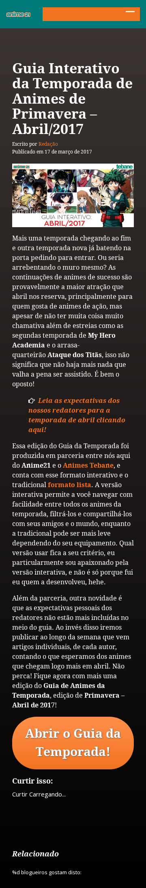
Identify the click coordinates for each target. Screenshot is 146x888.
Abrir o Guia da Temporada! (73, 742)
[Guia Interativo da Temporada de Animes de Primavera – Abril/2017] (73, 195)
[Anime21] (18, 14)
